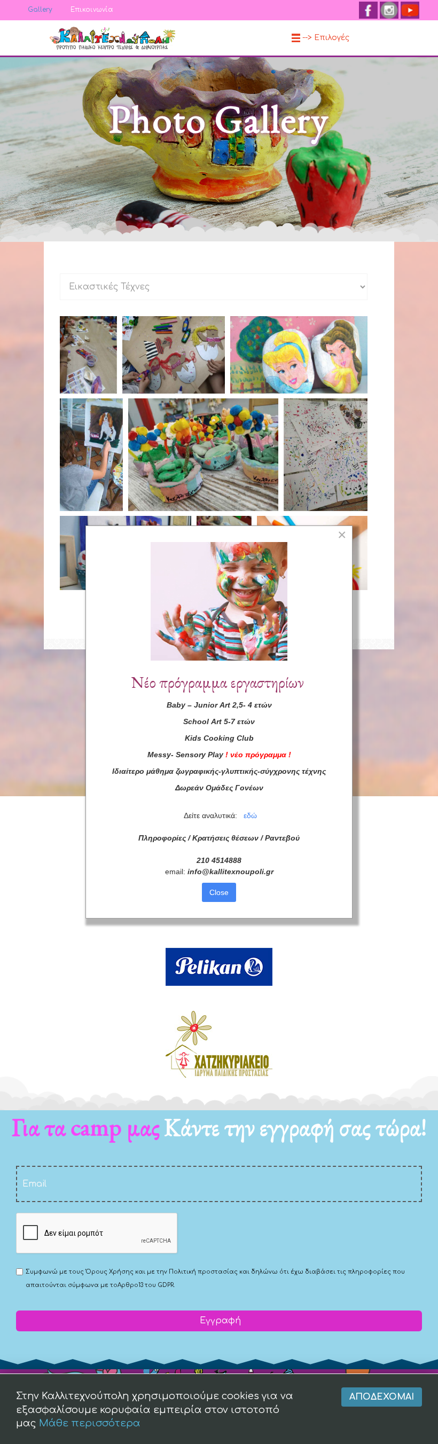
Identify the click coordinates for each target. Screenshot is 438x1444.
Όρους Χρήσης (109, 1272)
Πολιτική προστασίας (203, 1272)
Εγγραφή (219, 1320)
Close (219, 892)
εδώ (250, 815)
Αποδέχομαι (381, 1397)
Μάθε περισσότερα (89, 1423)
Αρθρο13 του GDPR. (146, 1285)
